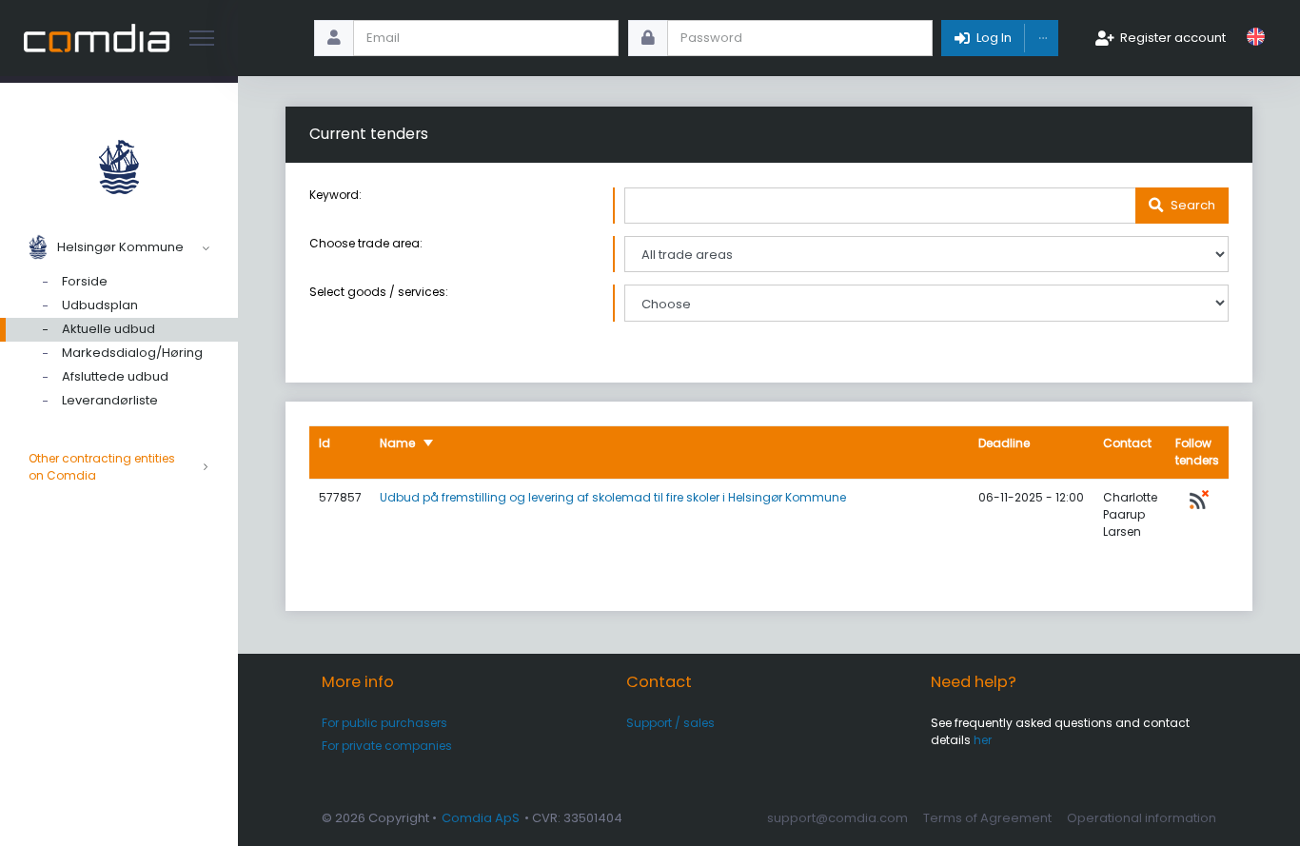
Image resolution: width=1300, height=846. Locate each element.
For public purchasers (384, 723)
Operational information (1141, 818)
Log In (994, 38)
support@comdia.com (837, 818)
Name (397, 443)
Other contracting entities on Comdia (102, 466)
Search (1193, 205)
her (983, 740)
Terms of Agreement (987, 818)
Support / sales (670, 723)
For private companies (387, 746)
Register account (1173, 38)
